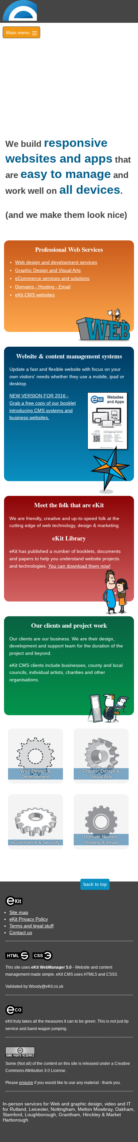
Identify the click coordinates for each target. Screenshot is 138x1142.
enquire (26, 1083)
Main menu (21, 32)
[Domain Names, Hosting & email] (101, 821)
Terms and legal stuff (31, 925)
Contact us (20, 932)
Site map (18, 912)
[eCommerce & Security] (35, 821)
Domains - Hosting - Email (42, 286)
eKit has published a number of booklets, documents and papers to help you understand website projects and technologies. (65, 558)
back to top (95, 884)
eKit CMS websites (35, 294)
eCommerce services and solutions (52, 278)
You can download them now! (79, 566)
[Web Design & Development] (35, 755)
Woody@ (37, 986)
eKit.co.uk (54, 986)
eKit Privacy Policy (28, 919)
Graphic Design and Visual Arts (48, 270)
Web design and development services (56, 262)
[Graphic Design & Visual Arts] (101, 755)
